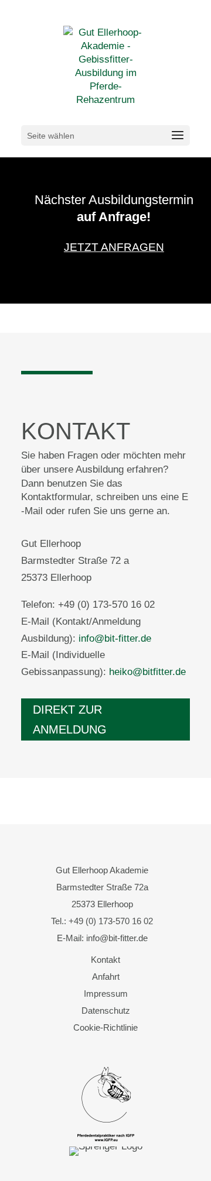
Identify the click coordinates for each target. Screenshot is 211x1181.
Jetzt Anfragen (114, 247)
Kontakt (105, 960)
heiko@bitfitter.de (147, 671)
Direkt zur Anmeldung (70, 719)
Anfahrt (106, 977)
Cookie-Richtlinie (105, 1027)
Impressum (106, 993)
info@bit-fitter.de (115, 638)
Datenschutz (105, 1010)
